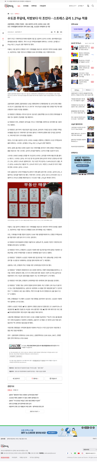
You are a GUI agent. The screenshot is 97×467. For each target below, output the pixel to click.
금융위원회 (18, 32)
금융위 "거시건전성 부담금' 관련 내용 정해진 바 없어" (24, 401)
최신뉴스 (88, 90)
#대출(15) (15, 390)
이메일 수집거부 (23, 457)
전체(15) (10, 390)
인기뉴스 (77, 90)
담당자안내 (18, 356)
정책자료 (34, 6)
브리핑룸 (25, 6)
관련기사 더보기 (34, 411)
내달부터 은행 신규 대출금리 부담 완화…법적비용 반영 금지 (26, 406)
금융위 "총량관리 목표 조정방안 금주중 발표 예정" (23, 395)
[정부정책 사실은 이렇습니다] (82, 36)
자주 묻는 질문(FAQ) (34, 457)
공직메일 (80, 6)
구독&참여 (43, 6)
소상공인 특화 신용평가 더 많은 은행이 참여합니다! (24, 398)
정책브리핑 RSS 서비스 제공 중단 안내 (17, 438)
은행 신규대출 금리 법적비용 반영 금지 (20, 404)
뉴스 (19, 6)
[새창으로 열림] (58, 32)
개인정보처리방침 (5, 457)
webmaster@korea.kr (50, 453)
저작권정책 (12, 356)
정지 (91, 428)
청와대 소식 (72, 6)
